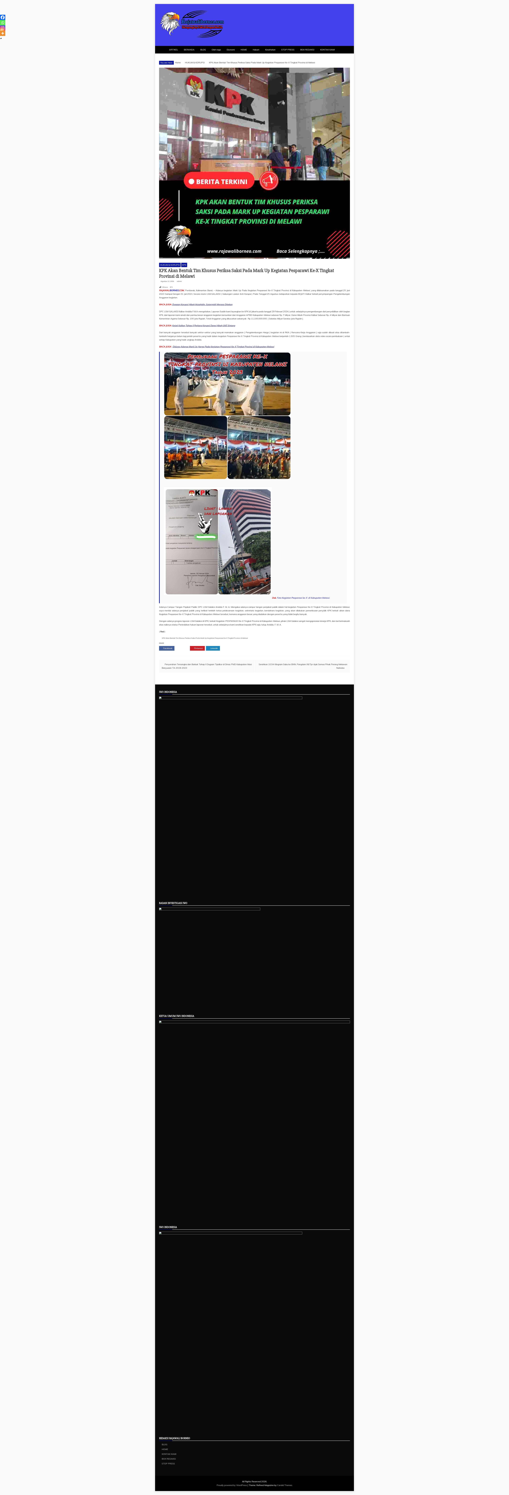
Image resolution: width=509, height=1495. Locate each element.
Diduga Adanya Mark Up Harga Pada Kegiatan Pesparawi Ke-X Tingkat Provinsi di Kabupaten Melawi (223, 346)
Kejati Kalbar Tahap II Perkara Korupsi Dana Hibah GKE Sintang (203, 325)
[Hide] (1, 38)
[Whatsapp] (2, 22)
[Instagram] (2, 28)
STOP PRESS (287, 49)
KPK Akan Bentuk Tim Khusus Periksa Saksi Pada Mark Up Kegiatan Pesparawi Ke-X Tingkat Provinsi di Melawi (205, 638)
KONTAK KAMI (327, 49)
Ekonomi (231, 49)
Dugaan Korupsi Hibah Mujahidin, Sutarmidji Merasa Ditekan (202, 304)
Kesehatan (270, 49)
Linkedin (214, 648)
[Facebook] (2, 17)
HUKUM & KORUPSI (170, 265)
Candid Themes (284, 1485)
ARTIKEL (173, 49)
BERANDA (189, 49)
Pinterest (198, 648)
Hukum (256, 49)
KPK (184, 265)
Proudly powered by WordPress (232, 1485)
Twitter (183, 648)
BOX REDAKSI (307, 49)
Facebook (167, 648)
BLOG (203, 49)
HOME (244, 49)
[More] (2, 33)
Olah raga (216, 49)
